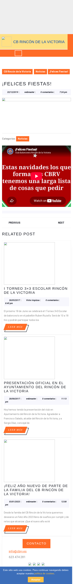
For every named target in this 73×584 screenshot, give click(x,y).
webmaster (29, 92)
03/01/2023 (14, 501)
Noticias (40, 71)
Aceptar (35, 579)
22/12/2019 (12, 92)
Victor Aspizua (32, 300)
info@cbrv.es (18, 551)
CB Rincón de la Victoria (39, 42)
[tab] (18, 53)
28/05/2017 (14, 300)
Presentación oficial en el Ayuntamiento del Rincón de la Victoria (35, 387)
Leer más (17, 327)
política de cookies (44, 573)
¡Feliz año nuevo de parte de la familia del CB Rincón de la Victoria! (36, 490)
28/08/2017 (14, 399)
